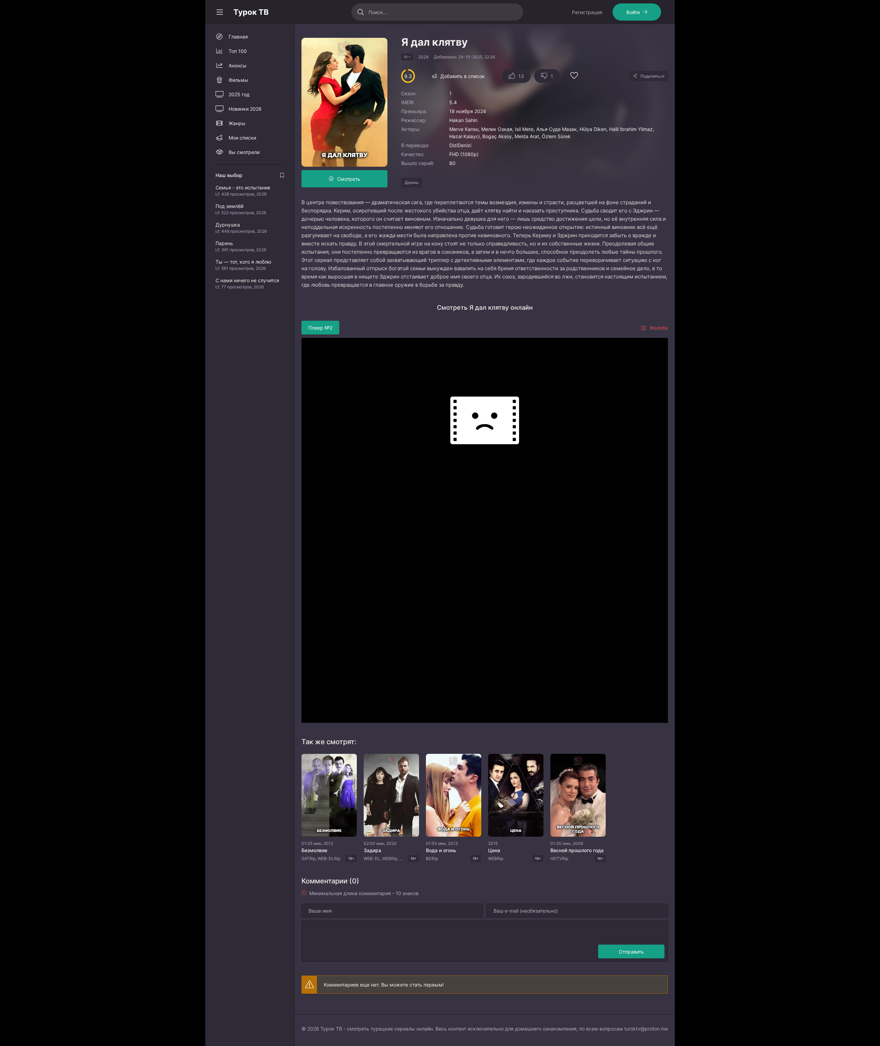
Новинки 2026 (245, 109)
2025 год (239, 94)
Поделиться (652, 76)
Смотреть (348, 179)
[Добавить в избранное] (574, 76)
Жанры (237, 123)
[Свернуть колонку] (220, 12)
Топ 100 (238, 51)
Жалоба (659, 328)
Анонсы (237, 65)
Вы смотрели (244, 152)
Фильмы (238, 80)
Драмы (412, 182)
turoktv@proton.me (646, 1029)
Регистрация (587, 12)
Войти (633, 12)
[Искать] (360, 12)
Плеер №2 (320, 328)
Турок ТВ (251, 12)
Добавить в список (462, 76)
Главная (238, 37)
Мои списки (242, 138)
